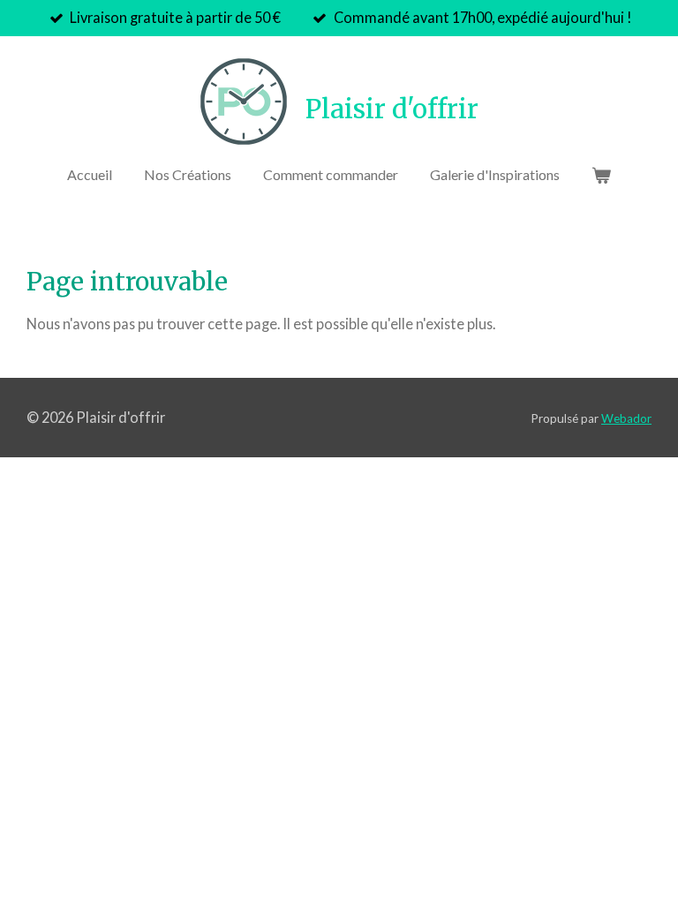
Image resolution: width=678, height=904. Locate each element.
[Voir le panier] (601, 175)
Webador (626, 418)
